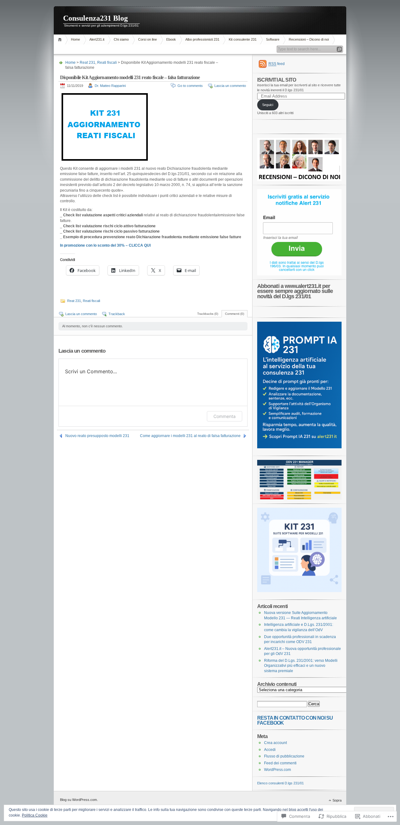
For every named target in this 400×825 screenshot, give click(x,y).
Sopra (337, 800)
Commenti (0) (234, 313)
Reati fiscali (107, 62)
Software (272, 39)
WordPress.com (277, 769)
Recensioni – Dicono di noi (309, 39)
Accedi (270, 749)
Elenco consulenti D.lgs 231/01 (280, 783)
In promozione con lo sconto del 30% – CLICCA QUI (105, 245)
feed (276, 64)
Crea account (275, 743)
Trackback (116, 314)
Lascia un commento (230, 86)
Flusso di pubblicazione (284, 756)
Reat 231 (87, 62)
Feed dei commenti (280, 763)
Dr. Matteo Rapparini (110, 86)
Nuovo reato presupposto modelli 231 (97, 436)
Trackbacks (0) (207, 313)
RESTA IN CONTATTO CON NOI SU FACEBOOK (295, 720)
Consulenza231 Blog (95, 18)
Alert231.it (96, 39)
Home (61, 39)
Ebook (171, 39)
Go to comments (190, 86)
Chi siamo (121, 39)
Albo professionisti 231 (202, 39)
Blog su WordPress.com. (79, 800)
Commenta (224, 416)
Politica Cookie (35, 815)
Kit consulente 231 (243, 39)
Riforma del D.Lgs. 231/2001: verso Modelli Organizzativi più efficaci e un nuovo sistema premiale (301, 665)
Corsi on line (147, 39)
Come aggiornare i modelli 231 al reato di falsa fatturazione (190, 436)
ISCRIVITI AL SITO (276, 80)
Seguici (267, 105)
